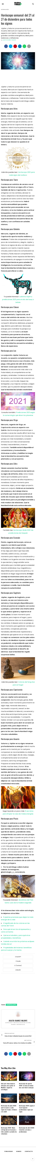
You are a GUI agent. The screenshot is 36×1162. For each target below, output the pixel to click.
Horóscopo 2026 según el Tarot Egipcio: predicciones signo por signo (26, 1109)
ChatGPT (18, 957)
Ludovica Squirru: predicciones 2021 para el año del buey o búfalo (18, 299)
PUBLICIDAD (8, 1151)
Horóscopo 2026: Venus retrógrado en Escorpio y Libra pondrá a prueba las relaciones (9, 1131)
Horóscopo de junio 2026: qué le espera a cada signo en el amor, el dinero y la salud (9, 1109)
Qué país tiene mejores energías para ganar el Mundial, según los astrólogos (8, 1086)
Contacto (29, 1151)
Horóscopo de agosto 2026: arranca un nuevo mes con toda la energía (26, 1085)
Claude (18, 961)
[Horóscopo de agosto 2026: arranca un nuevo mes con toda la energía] (27, 1076)
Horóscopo (11, 1005)
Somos (18, 1151)
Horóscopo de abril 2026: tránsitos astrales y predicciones (26, 1130)
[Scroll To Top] (32, 1159)
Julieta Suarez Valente (9, 40)
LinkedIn (18, 970)
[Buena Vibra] (18, 4)
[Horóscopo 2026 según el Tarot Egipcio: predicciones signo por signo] (27, 1098)
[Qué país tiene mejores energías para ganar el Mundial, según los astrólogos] (9, 1076)
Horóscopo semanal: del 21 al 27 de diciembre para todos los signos (17, 19)
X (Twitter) (18, 965)
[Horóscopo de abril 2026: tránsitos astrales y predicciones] (27, 1120)
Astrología (5, 9)
